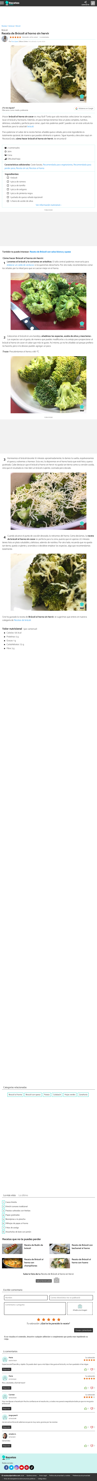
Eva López (14, 41)
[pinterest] (26, 1467)
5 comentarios (44, 37)
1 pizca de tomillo (17, 185)
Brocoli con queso (33, 1094)
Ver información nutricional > (48, 205)
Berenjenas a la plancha (15, 1219)
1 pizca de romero (18, 182)
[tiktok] (31, 1467)
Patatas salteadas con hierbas (18, 1210)
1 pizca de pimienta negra (21, 193)
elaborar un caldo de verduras (20, 265)
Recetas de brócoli (22, 620)
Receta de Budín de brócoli (33, 1247)
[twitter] (11, 1467)
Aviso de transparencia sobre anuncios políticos (19, 1479)
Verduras (11, 26)
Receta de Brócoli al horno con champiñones (33, 1262)
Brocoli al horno (15, 1094)
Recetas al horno (36, 168)
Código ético (42, 1479)
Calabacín (57, 1094)
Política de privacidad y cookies (59, 1476)
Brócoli (18, 26)
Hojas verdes (70, 1094)
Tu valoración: (32, 1323)
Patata (47, 1094)
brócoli (30, 126)
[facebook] (6, 1467)
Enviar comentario (84, 1330)
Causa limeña (11, 1202)
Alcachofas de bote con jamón (18, 1232)
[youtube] (21, 1467)
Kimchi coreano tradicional (17, 1206)
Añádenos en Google (85, 108)
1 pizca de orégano (18, 189)
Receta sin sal (22, 168)
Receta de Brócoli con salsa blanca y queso (50, 252)
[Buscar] (93, 3)
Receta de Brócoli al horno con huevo (81, 1261)
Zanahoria (83, 1094)
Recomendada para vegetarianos (58, 165)
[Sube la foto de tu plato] (56, 1280)
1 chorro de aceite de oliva (21, 201)
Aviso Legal (43, 1476)
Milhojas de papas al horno (17, 1223)
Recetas (4, 26)
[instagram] (16, 1467)
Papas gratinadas (13, 1215)
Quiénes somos (32, 1476)
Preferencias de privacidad (81, 1476)
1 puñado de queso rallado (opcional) (26, 197)
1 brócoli (13, 178)
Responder (6, 1369)
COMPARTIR (85, 5)
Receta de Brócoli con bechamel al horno (82, 1247)
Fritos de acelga (12, 1227)
